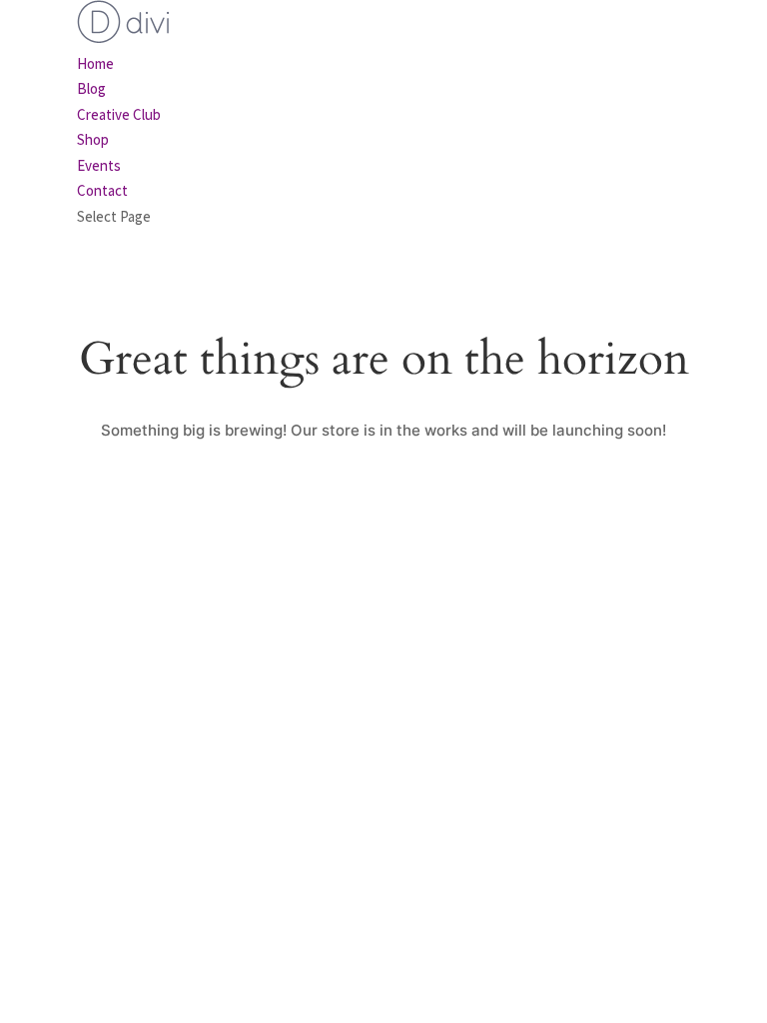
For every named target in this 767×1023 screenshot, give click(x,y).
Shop (93, 139)
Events (99, 165)
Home (95, 63)
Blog (91, 88)
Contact (102, 190)
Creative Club (119, 114)
